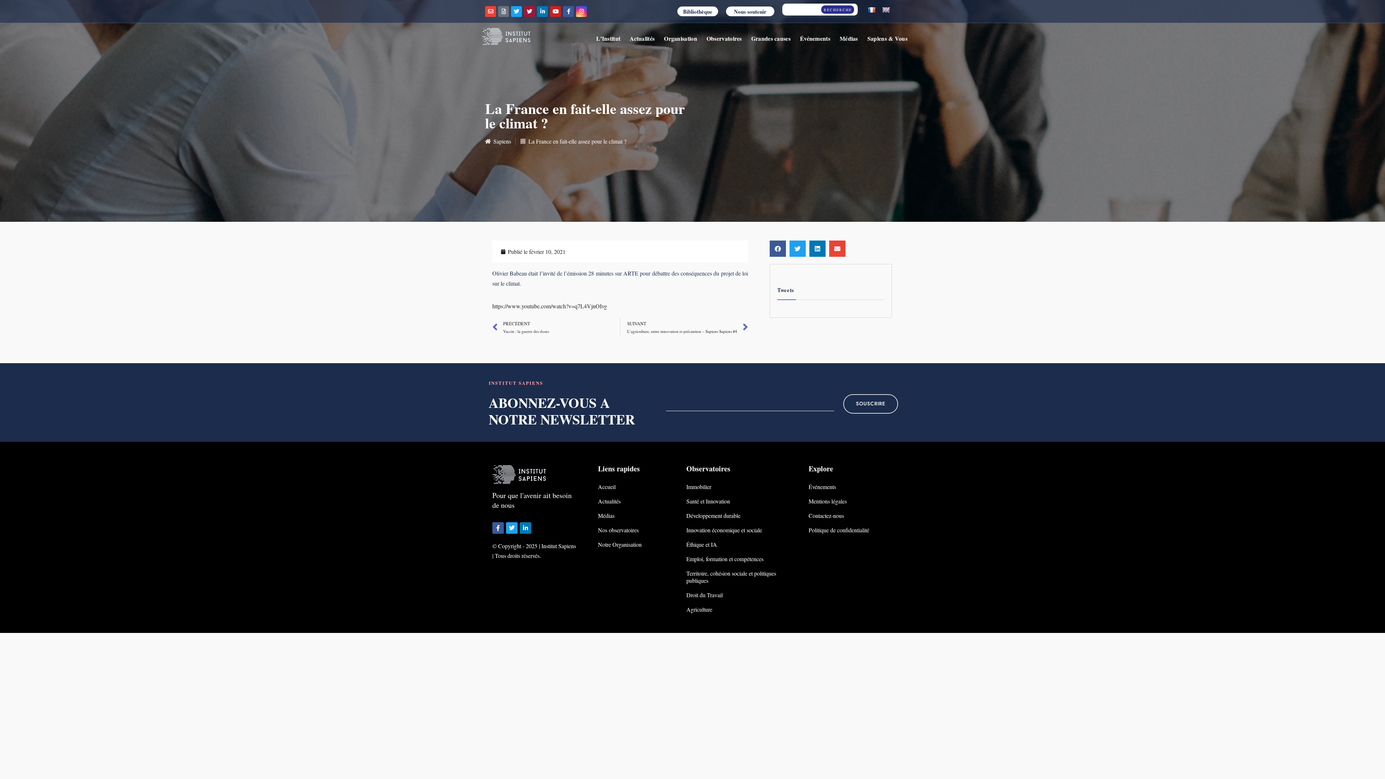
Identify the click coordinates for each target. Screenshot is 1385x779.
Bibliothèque (697, 12)
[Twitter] (516, 11)
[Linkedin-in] (542, 11)
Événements (815, 38)
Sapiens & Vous (887, 38)
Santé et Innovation (708, 501)
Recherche (838, 9)
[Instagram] (581, 11)
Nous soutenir (750, 12)
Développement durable (713, 515)
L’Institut (608, 38)
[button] (778, 249)
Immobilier (698, 486)
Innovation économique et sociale (724, 530)
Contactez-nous (826, 515)
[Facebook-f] (568, 11)
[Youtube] (555, 11)
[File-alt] (503, 11)
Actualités (642, 38)
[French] (872, 10)
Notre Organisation (620, 544)
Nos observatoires (618, 530)
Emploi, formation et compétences (725, 559)
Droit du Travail (704, 595)
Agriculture (699, 609)
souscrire (870, 403)
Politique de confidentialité (839, 530)
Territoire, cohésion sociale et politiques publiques (731, 576)
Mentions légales (828, 501)
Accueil (607, 486)
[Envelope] (490, 11)
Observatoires (724, 38)
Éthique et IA (701, 544)
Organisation (680, 38)
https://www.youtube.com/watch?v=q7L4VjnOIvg (549, 306)
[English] (886, 10)
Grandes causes (771, 38)
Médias (849, 38)
